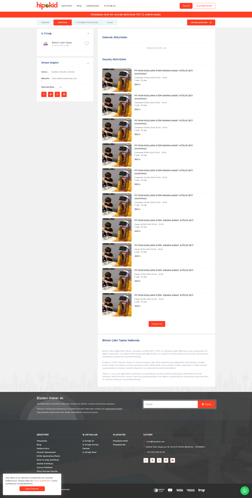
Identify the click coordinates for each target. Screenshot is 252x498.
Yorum (110, 22)
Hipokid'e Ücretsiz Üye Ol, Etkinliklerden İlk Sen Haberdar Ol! (126, 14)
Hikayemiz (42, 441)
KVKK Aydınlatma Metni (48, 456)
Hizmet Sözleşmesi (46, 452)
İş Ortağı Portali (204, 6)
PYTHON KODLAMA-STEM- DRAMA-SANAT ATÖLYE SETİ (163, 220)
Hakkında (45, 22)
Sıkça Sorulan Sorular (47, 471)
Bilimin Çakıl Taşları (62, 43)
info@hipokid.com (156, 442)
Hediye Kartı (43, 449)
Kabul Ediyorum (32, 489)
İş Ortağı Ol (110, 6)
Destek (86, 449)
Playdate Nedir (120, 441)
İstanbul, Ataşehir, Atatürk (63, 72)
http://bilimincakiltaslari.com (64, 78)
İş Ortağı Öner (90, 452)
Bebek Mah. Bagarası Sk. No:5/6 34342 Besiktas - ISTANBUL (175, 447)
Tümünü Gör (157, 324)
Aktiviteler (66, 6)
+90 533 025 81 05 (156, 452)
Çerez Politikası (45, 468)
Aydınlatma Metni (113, 409)
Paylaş (208, 404)
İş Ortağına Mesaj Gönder (87, 22)
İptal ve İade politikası (48, 460)
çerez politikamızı (42, 481)
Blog (79, 6)
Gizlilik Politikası (45, 464)
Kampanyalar (92, 6)
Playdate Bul (119, 445)
